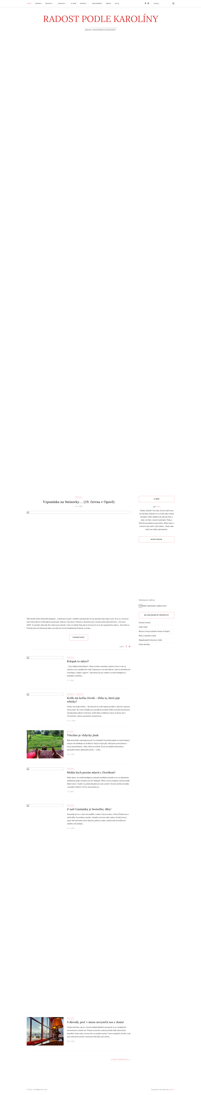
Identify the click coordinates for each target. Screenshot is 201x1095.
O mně (73, 3)
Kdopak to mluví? (78, 661)
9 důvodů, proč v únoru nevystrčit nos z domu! (95, 1022)
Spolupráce (97, 3)
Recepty (49, 3)
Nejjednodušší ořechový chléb (150, 640)
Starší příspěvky (120, 1059)
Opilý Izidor (143, 627)
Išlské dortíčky (144, 644)
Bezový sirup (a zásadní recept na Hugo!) (154, 631)
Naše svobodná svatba (147, 636)
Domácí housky (145, 623)
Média (108, 3)
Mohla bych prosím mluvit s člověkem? (91, 772)
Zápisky (38, 3)
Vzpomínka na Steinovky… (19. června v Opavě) (78, 502)
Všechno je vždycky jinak (83, 735)
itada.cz (171, 1089)
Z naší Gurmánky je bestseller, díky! (89, 809)
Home (29, 3)
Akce (117, 3)
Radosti (61, 3)
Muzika (83, 3)
